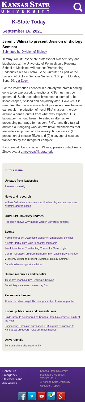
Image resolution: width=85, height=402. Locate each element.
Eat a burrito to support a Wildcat (23, 264)
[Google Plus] (61, 396)
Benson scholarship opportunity (23, 345)
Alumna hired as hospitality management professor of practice (40, 301)
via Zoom (22, 80)
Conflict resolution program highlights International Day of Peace (41, 253)
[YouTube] (41, 396)
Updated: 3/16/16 (50, 385)
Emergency (9, 375)
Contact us (9, 371)
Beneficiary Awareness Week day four (26, 285)
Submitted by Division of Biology (24, 51)
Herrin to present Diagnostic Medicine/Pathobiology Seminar (39, 237)
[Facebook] (22, 396)
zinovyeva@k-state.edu (37, 151)
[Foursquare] (51, 396)
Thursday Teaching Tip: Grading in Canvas (29, 280)
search (78, 7)
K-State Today (29, 22)
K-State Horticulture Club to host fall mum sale (31, 242)
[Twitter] (32, 396)
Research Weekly (15, 186)
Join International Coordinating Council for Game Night (36, 248)
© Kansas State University (55, 381)
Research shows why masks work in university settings (37, 221)
